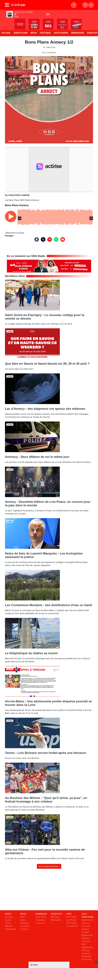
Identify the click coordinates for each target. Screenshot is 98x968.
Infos (34, 33)
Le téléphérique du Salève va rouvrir (31, 653)
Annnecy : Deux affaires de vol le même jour (37, 456)
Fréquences (10, 929)
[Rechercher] (85, 5)
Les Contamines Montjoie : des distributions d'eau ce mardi (48, 605)
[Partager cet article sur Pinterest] (49, 240)
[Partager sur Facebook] (36, 240)
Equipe (8, 920)
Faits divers (61, 33)
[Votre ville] (73, 5)
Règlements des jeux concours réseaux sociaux (87, 926)
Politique (45, 33)
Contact (9, 917)
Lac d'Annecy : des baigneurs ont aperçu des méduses (45, 408)
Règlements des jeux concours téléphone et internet (87, 953)
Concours (40, 923)
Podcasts (55, 917)
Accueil (6, 33)
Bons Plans (21, 33)
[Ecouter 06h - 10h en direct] (49, 266)
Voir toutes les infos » (49, 866)
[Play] (3, 22)
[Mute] (48, 14)
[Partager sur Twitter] (42, 240)
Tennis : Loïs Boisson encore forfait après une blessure (45, 753)
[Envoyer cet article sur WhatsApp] (55, 240)
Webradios (77, 33)
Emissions (40, 920)
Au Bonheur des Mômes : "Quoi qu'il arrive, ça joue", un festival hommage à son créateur (46, 799)
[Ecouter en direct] (91, 5)
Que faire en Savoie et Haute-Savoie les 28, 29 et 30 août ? (47, 363)
